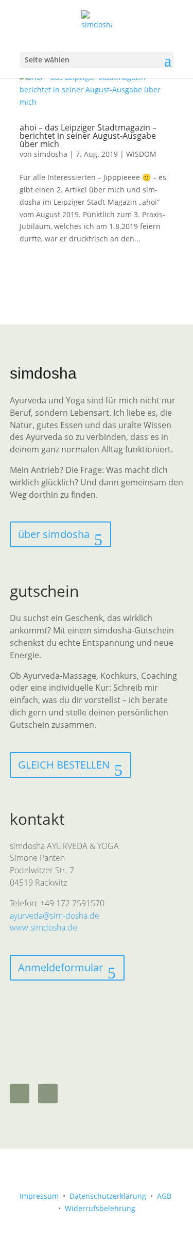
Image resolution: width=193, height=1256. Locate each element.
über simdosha (54, 534)
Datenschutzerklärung (107, 1196)
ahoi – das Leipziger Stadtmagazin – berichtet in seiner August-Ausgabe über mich (88, 136)
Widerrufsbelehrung (100, 1208)
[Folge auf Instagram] (19, 1093)
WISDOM (141, 154)
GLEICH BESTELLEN (64, 765)
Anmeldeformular (60, 967)
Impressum (39, 1196)
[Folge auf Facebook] (48, 1093)
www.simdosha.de (43, 927)
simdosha (50, 154)
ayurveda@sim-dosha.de (54, 915)
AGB (164, 1196)
